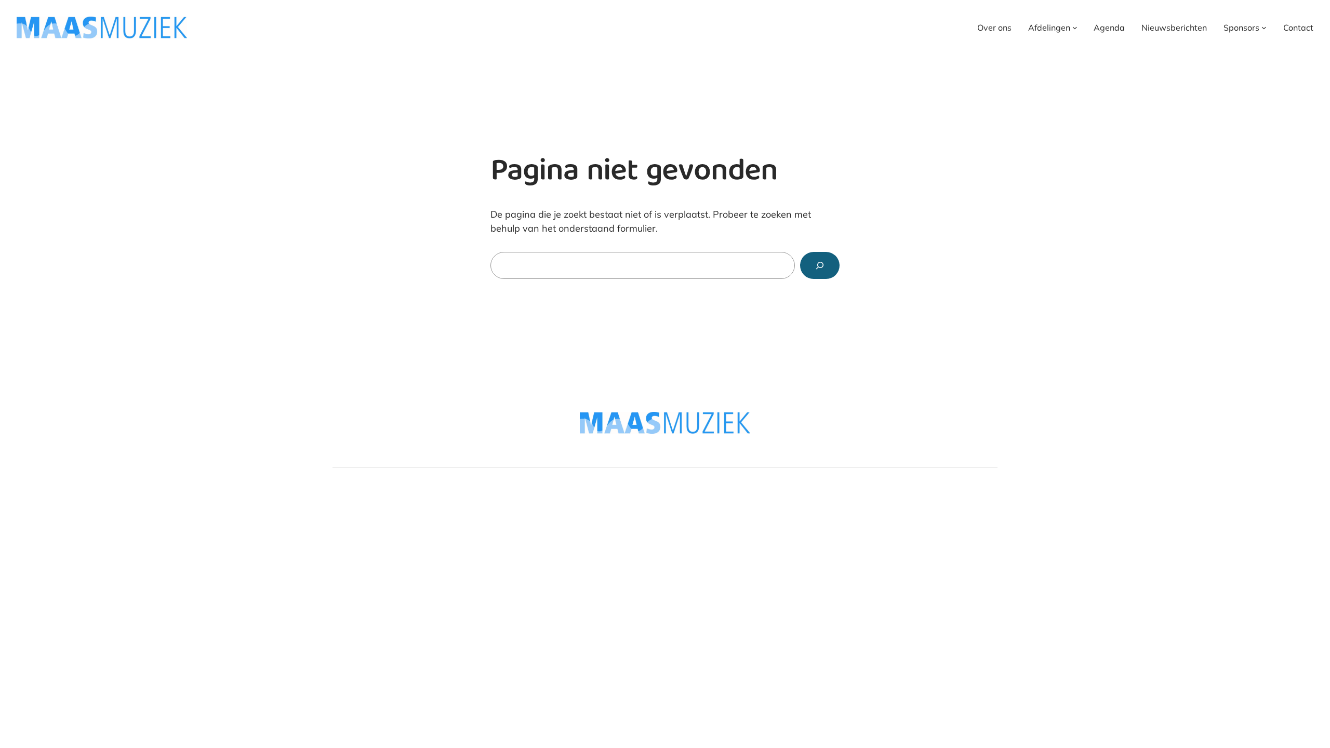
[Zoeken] (820, 265)
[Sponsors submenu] (1264, 27)
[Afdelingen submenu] (1075, 27)
